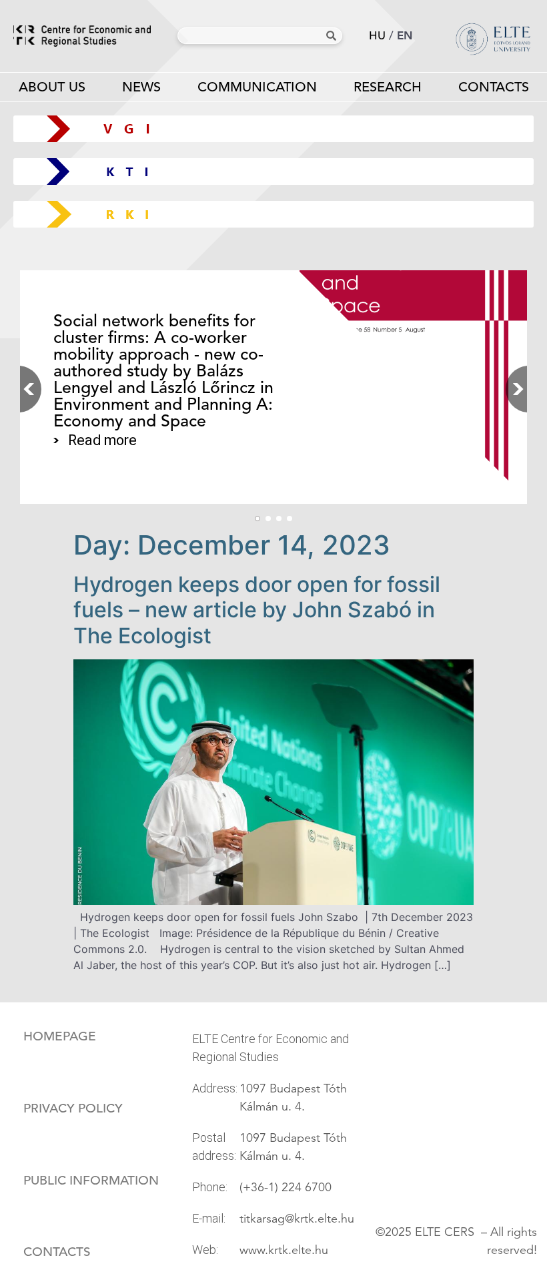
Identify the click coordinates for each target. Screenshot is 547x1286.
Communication (257, 87)
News (141, 87)
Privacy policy (73, 1108)
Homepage (59, 1036)
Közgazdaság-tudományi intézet (274, 171)
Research (388, 87)
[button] (513, 389)
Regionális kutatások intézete (278, 214)
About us (52, 87)
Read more (102, 448)
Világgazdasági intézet (268, 128)
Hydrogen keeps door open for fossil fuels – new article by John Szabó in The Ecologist (256, 610)
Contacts (493, 87)
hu (377, 36)
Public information (91, 1180)
